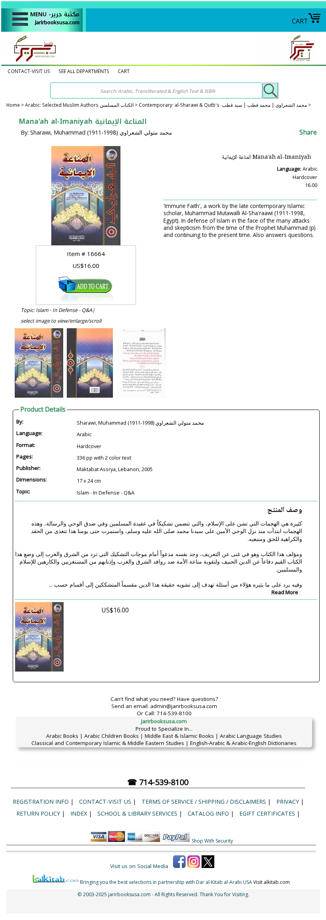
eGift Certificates (267, 813)
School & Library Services (137, 813)
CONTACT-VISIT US (29, 71)
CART (300, 21)
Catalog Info (208, 813)
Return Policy (38, 813)
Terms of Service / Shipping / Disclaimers (204, 801)
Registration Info (41, 801)
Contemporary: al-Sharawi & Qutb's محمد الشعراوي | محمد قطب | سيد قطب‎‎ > (225, 105)
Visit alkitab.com (271, 882)
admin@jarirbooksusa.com (183, 706)
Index (78, 813)
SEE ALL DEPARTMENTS (83, 71)
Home (13, 105)
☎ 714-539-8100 (157, 782)
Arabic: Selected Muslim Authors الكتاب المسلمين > (82, 105)
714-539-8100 (174, 713)
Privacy (287, 801)
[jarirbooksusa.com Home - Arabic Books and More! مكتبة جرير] (33, 61)
